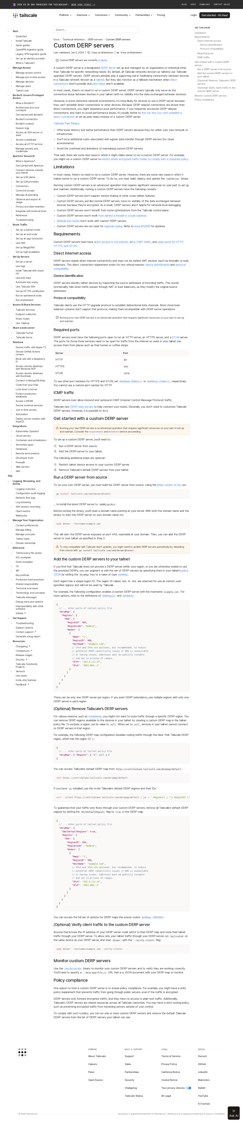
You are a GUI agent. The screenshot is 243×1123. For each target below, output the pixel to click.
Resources (19, 641)
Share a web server (24, 328)
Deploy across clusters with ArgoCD (30, 420)
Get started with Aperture (29, 165)
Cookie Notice (169, 1080)
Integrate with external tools (31, 211)
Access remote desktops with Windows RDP (29, 367)
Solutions (82, 15)
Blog (184, 4)
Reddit (201, 1087)
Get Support (19, 618)
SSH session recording (28, 506)
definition (153, 917)
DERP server (108, 67)
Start (15, 31)
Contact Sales (222, 4)
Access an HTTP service (29, 144)
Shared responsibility (27, 584)
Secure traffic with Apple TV (31, 347)
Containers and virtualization (31, 440)
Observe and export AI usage (28, 201)
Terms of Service (171, 1056)
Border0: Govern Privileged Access (28, 97)
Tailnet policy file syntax (29, 552)
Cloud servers (23, 435)
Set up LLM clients (25, 177)
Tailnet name (22, 538)
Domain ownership (26, 543)
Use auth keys (23, 277)
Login (194, 15)
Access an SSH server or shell (29, 134)
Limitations (200, 32)
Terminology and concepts (30, 592)
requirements (96, 431)
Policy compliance (204, 99)
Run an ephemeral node (28, 295)
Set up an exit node (26, 234)
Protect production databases (26, 395)
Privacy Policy (169, 1064)
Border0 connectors (27, 119)
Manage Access (22, 67)
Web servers (22, 466)
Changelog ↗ (23, 646)
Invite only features (26, 680)
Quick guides (23, 45)
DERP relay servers (81, 406)
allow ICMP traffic (140, 242)
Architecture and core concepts (27, 109)
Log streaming (23, 502)
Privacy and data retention (30, 206)
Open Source (95, 1080)
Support (129, 1056)
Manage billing (23, 529)
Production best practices (30, 579)
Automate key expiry (27, 282)
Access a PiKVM (24, 401)
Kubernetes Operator (27, 431)
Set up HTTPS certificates (30, 291)
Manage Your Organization (28, 520)
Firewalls (20, 462)
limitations (114, 431)
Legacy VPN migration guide (31, 54)
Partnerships (143, 15)
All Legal (166, 1095)
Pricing (161, 15)
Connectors (22, 186)
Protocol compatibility (211, 48)
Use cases (21, 675)
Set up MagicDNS (25, 247)
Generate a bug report (28, 636)
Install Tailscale (24, 40)
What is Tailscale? (25, 62)
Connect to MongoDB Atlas (30, 380)
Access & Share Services (27, 304)
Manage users (23, 86)
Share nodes (22, 318)
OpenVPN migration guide (29, 49)
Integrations (20, 426)
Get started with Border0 (29, 114)
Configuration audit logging (30, 493)
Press (91, 1072)
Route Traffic (20, 224)
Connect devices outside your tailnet (29, 171)
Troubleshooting (25, 219)
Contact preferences (27, 525)
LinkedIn (202, 1072)
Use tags (20, 266)
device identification (157, 264)
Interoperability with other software (29, 607)
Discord (202, 1056)
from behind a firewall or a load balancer (122, 215)
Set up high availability (28, 251)
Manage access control (28, 72)
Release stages (24, 655)
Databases (21, 449)
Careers (92, 1064)
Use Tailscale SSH (25, 286)
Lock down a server (26, 389)
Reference (21, 215)
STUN (175, 337)
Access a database (26, 139)
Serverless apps (24, 444)
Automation (22, 414)
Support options (24, 627)
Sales (128, 1064)
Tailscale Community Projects (27, 665)
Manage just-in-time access (30, 77)
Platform (64, 15)
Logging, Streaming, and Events (26, 482)
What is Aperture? (25, 161)
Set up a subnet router (28, 229)
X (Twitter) (204, 1103)
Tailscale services (25, 309)
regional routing (113, 226)
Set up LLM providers (27, 181)
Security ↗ (21, 659)
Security (129, 1080)
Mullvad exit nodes (68, 221)
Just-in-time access (26, 409)
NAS (18, 471)
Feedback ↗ (22, 684)
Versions (20, 671)
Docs (193, 4)
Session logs (22, 128)
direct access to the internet (111, 242)
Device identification (211, 44)
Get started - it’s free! (215, 15)
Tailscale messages (26, 597)
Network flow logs (25, 497)
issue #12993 (142, 226)
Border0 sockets (25, 123)
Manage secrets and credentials (27, 150)
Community (121, 15)
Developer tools (24, 457)
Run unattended (24, 300)
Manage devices (25, 81)
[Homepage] (27, 1052)
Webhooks (21, 515)
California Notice (170, 1072)
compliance (95, 716)
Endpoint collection (26, 314)
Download (205, 4)
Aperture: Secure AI (24, 156)
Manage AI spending (27, 195)
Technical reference (73, 39)
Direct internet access (209, 40)
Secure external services (29, 405)
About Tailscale (97, 1056)
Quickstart (21, 36)
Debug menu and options (29, 601)
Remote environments (28, 453)
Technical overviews (27, 588)
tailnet (99, 79)
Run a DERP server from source (214, 69)
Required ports (205, 53)
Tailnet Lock (22, 90)
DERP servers (95, 39)
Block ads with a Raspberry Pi (30, 360)
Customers (101, 15)
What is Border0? (25, 103)
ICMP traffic (203, 57)
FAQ (10, 475)
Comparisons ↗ (24, 650)
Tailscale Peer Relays (66, 123)
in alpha (102, 60)
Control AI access (25, 190)
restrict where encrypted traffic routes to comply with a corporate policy (145, 159)
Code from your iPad (27, 385)
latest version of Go (169, 485)
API (17, 570)
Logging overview (25, 489)
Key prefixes (22, 575)
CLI (17, 566)
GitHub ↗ (21, 613)
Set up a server (24, 261)
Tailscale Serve (24, 337)
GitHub (202, 1064)
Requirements (202, 36)
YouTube (203, 1095)
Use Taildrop (23, 323)
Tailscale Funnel (24, 332)
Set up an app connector (29, 238)
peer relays (98, 83)
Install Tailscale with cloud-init (30, 272)
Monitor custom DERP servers (211, 95)
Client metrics (23, 511)
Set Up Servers (21, 256)
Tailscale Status (134, 1095)
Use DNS (20, 243)
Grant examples (24, 561)
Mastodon (203, 1080)
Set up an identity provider (30, 58)
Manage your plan (25, 534)
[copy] (185, 493)
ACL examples (23, 557)
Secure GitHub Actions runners (28, 353)
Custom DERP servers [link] (118, 39)
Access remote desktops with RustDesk (29, 374)
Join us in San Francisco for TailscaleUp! (56, 4)
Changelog (131, 1087)
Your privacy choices (173, 1087)
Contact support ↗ (26, 632)
